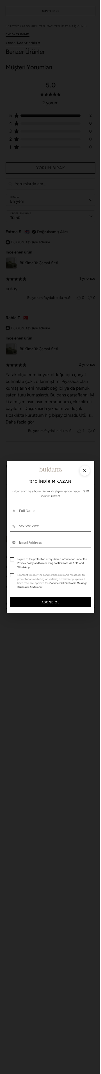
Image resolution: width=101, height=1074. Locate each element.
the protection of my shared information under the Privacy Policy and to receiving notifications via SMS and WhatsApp (50, 563)
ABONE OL (48, 602)
